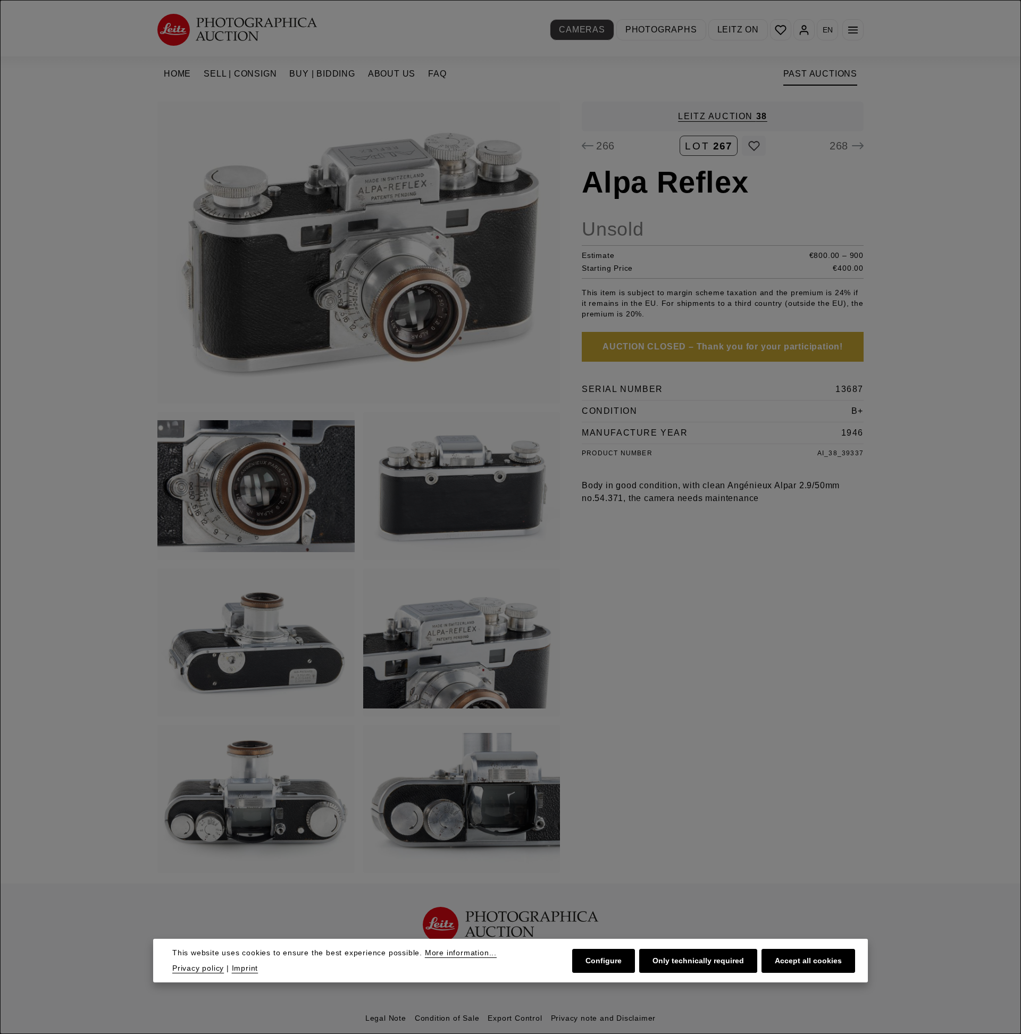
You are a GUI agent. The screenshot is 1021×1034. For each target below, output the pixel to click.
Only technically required (698, 960)
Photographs (661, 29)
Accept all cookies (808, 960)
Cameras (582, 29)
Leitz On (738, 29)
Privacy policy (198, 968)
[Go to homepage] (237, 29)
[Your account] (804, 29)
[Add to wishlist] (754, 146)
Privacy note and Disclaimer (603, 1018)
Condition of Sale (447, 1018)
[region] (359, 487)
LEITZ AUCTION (722, 116)
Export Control (515, 1018)
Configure (603, 960)
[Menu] (853, 29)
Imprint (245, 968)
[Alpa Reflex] (358, 253)
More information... (461, 952)
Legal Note (385, 1018)
